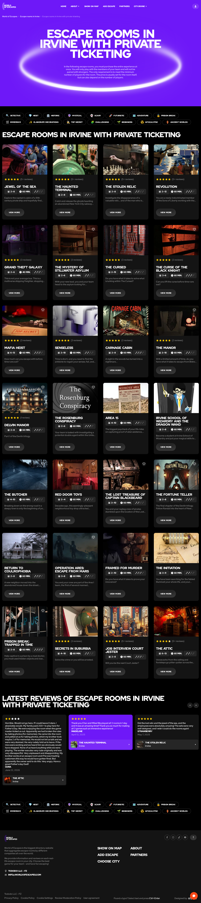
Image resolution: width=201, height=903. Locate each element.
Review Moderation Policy (68, 898)
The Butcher (15, 494)
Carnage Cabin (118, 348)
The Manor (166, 348)
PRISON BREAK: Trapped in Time (18, 643)
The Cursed (115, 267)
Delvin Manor (16, 425)
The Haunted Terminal (66, 188)
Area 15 (111, 418)
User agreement (91, 898)
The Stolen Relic (120, 187)
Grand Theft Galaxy (23, 267)
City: (139, 6)
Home (63, 6)
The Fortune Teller (174, 494)
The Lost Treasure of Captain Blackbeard (125, 496)
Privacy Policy (11, 898)
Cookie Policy (28, 898)
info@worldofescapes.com (24, 874)
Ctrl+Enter (154, 898)
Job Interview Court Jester (124, 650)
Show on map (91, 6)
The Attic (164, 648)
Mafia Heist (14, 348)
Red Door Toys (68, 494)
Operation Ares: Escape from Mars (72, 569)
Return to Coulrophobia (17, 569)
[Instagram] (173, 837)
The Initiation (168, 568)
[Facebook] (167, 837)
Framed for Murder (123, 568)
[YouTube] (185, 837)
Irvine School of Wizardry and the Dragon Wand (172, 421)
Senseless (64, 348)
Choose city (108, 861)
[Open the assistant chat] (194, 896)
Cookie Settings (45, 898)
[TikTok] (179, 837)
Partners (124, 6)
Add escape (109, 6)
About (74, 6)
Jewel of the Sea (20, 187)
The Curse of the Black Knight (171, 269)
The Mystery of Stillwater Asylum (72, 269)
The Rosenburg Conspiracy (69, 419)
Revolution (166, 187)
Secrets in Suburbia (73, 648)
